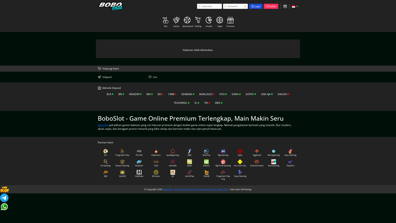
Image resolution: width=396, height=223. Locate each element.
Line (155, 77)
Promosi (230, 26)
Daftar (272, 6)
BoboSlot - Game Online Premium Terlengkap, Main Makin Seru (196, 189)
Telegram (107, 77)
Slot (165, 26)
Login (257, 6)
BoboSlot (103, 125)
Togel (219, 26)
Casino (176, 26)
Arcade (209, 26)
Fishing (198, 26)
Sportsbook (187, 26)
